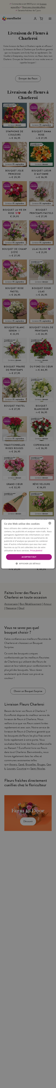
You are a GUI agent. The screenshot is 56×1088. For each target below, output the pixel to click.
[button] (28, 563)
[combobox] (50, 523)
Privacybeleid (36, 550)
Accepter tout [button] (29, 557)
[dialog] (28, 544)
